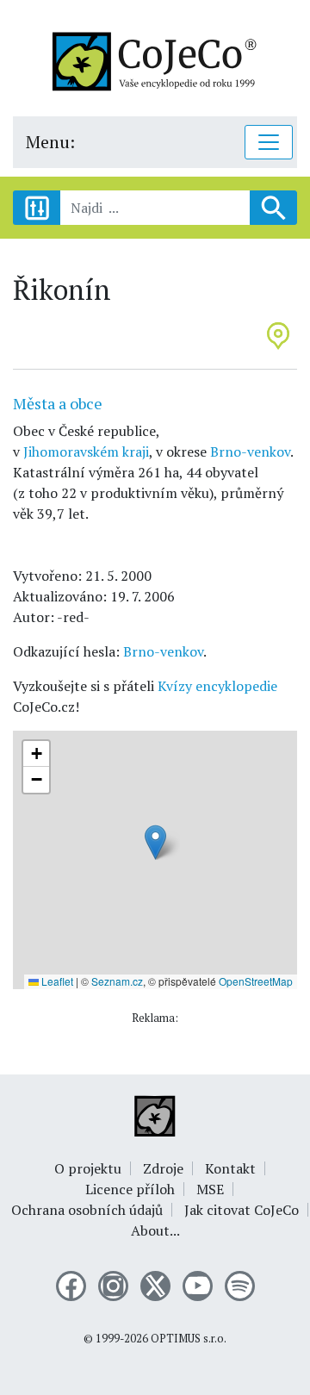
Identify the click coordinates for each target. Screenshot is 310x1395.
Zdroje (163, 1168)
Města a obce (57, 403)
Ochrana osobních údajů (87, 1209)
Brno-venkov (250, 451)
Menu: (50, 141)
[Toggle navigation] (269, 142)
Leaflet (56, 981)
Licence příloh (130, 1189)
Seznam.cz (117, 981)
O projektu (87, 1168)
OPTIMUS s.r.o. (188, 1338)
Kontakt (230, 1168)
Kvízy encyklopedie (217, 685)
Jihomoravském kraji (86, 451)
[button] (155, 842)
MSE (210, 1189)
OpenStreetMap (256, 981)
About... (155, 1230)
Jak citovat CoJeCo (241, 1209)
